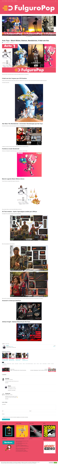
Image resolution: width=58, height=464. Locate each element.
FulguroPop (12, 346)
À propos (3, 343)
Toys (3, 362)
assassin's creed (9, 363)
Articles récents (7, 343)
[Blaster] (4, 347)
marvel (41, 363)
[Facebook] (53, 346)
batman (13, 363)
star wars (52, 363)
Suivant (55, 25)
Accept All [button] (55, 462)
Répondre (6, 382)
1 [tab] (26, 36)
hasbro (35, 363)
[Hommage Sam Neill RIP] (46, 26)
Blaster (4, 42)
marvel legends (45, 363)
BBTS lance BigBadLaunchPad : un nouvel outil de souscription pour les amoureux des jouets (22, 446)
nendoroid (49, 363)
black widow (16, 363)
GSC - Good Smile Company (29, 363)
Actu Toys (4, 363)
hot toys (38, 363)
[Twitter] (54, 346)
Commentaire (4, 404)
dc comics (20, 363)
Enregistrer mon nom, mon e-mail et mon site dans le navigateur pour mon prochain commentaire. (15, 417)
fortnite (24, 363)
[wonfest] (26, 26)
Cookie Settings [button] (51, 462)
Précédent (3, 25)
